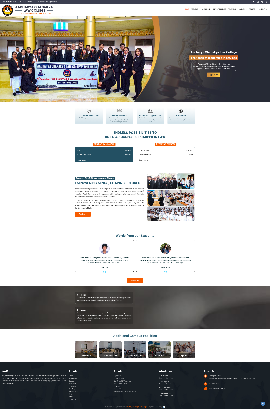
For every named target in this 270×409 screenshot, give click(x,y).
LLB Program (166, 377)
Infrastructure (219, 9)
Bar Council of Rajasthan (122, 381)
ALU (70, 394)
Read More (82, 214)
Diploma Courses (166, 394)
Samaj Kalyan (118, 389)
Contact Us (263, 9)
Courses (72, 381)
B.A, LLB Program (166, 389)
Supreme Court (119, 378)
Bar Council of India (120, 383)
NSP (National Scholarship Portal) (125, 391)
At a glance (73, 378)
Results (252, 9)
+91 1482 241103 (214, 383)
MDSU (71, 397)
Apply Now (72, 383)
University (117, 386)
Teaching (72, 389)
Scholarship (73, 386)
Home (187, 9)
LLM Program (166, 383)
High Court (117, 376)
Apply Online (213, 75)
